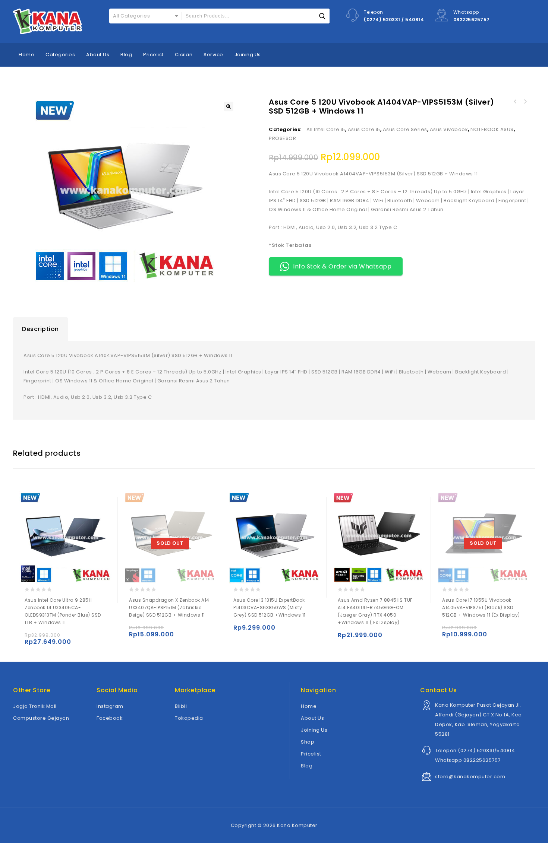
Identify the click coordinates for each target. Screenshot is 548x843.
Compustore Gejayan (41, 718)
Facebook (110, 718)
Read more (136, 630)
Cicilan (184, 54)
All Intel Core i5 (325, 129)
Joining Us (247, 54)
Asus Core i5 (364, 129)
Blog (126, 54)
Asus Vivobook (449, 129)
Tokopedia (189, 718)
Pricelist (153, 54)
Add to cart (31, 638)
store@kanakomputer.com (470, 776)
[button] (228, 106)
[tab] (40, 329)
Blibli (181, 706)
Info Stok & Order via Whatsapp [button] (342, 266)
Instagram (110, 706)
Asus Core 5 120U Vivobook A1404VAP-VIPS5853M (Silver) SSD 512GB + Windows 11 (525, 102)
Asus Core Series (405, 129)
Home (26, 54)
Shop (307, 741)
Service (213, 54)
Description (40, 329)
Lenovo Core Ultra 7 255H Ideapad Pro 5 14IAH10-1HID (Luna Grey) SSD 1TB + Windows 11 (515, 102)
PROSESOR (282, 138)
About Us (97, 54)
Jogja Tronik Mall (35, 706)
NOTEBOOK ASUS (492, 129)
